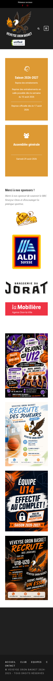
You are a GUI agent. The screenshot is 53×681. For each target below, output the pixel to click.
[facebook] (22, 5)
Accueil (10, 662)
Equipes (36, 662)
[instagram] (27, 5)
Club (23, 662)
